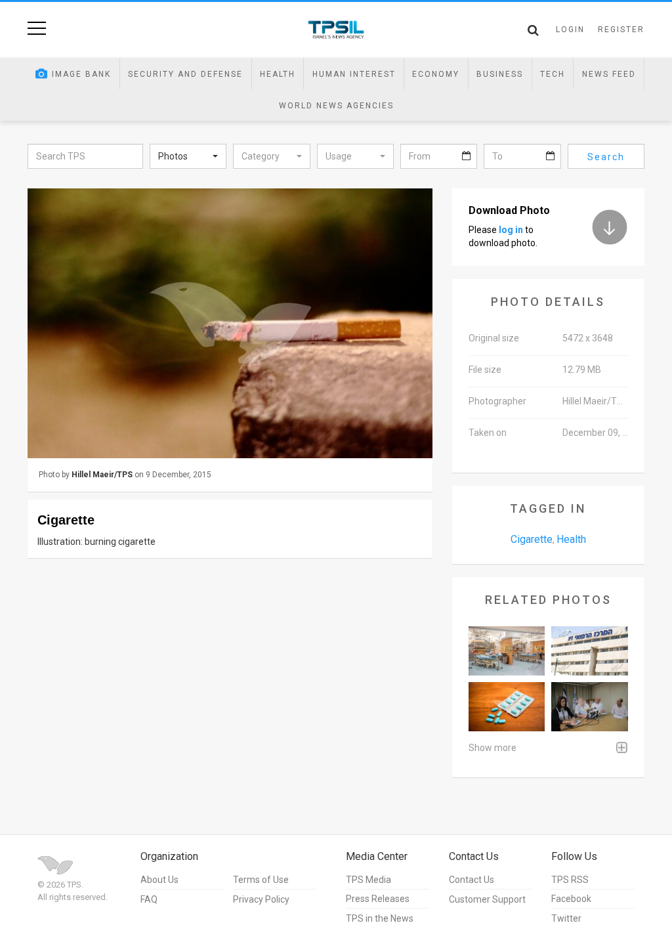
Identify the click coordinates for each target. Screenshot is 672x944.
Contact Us (471, 879)
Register (621, 29)
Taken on (488, 432)
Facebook (571, 898)
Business (499, 74)
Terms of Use (261, 879)
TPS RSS (570, 879)
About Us (159, 879)
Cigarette (532, 539)
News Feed (609, 74)
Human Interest (354, 74)
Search (606, 157)
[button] (188, 156)
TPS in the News (379, 918)
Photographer (497, 401)
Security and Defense (185, 74)
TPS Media (368, 879)
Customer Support (487, 899)
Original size (494, 338)
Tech (552, 74)
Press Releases (378, 898)
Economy (435, 74)
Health (277, 74)
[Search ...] (533, 30)
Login (570, 29)
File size (485, 369)
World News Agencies (336, 105)
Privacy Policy (261, 899)
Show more (492, 747)
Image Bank (81, 74)
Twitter (566, 918)
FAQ (149, 899)
